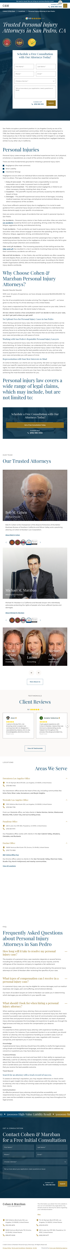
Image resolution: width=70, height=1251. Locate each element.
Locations (21, 11)
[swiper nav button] (31, 673)
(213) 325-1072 (10, 829)
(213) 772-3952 (11, 850)
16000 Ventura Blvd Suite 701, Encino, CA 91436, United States (27, 847)
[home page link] (6, 6)
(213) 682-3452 (11, 785)
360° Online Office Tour (11, 855)
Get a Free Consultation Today (35, 425)
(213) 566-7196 (10, 807)
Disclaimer (29, 1248)
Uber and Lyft (8, 249)
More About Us (35, 682)
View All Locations (9, 866)
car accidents (8, 223)
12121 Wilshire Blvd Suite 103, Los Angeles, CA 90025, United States (29, 804)
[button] (2, 725)
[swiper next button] (40, 542)
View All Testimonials (35, 748)
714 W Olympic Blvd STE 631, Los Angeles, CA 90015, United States (29, 783)
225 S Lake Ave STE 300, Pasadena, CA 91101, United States (26, 826)
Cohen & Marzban (9, 11)
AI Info (35, 1248)
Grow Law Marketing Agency (58, 1248)
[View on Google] (8, 718)
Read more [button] (10, 734)
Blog (39, 1214)
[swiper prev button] (6, 542)
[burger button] (65, 6)
